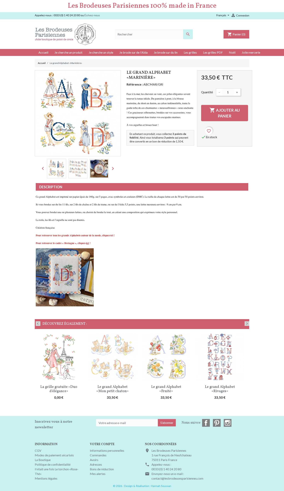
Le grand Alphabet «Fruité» (166, 389)
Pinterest (217, 423)
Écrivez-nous (92, 15)
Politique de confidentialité (53, 464)
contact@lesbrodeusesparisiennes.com (177, 478)
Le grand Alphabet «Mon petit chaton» (112, 389)
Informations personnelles (107, 450)
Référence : (135, 84)
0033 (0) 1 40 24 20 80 (166, 469)
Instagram (227, 423)
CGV (38, 450)
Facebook (206, 423)
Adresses (96, 464)
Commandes (98, 455)
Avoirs (94, 460)
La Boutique (43, 460)
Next (247, 323)
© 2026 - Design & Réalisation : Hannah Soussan (142, 486)
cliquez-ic (107, 235)
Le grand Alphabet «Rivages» (220, 389)
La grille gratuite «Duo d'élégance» (58, 389)
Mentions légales (46, 478)
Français (221, 15)
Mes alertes (97, 474)
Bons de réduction (102, 469)
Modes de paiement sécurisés (54, 455)
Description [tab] (50, 187)
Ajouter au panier (224, 112)
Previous (38, 323)
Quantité (207, 92)
